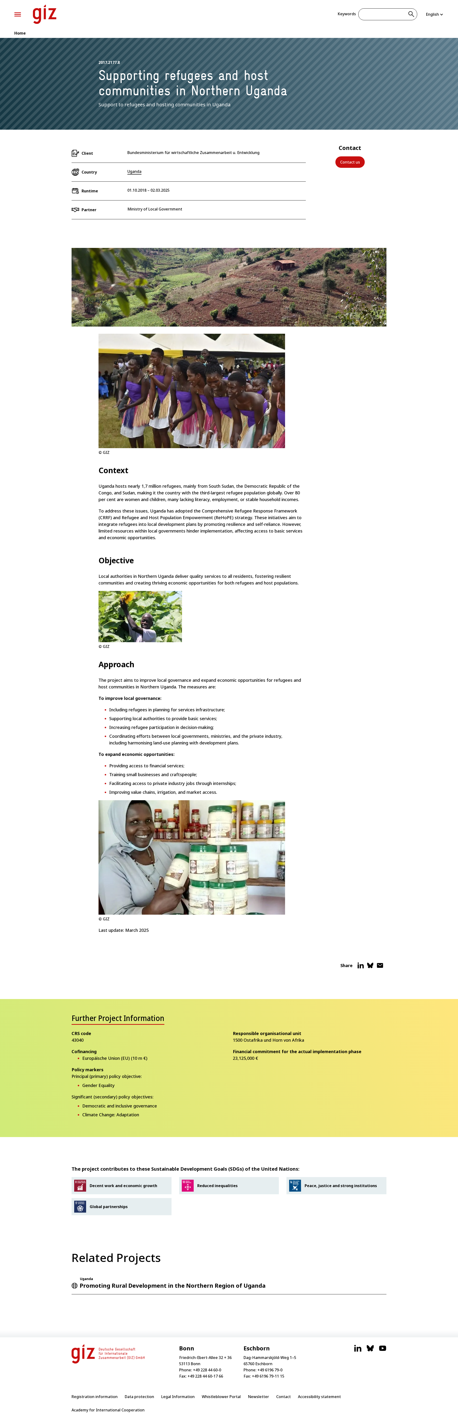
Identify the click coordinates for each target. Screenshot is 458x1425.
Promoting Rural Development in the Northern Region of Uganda (172, 1285)
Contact (283, 1396)
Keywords (347, 13)
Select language (435, 14)
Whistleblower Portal (221, 1396)
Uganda (134, 171)
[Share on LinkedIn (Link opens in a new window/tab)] (360, 967)
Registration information (95, 1396)
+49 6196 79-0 (269, 1370)
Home (20, 33)
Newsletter (258, 1396)
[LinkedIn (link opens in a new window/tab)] (358, 1350)
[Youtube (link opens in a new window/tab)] (382, 1350)
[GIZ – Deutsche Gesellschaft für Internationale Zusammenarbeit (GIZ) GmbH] (44, 14)
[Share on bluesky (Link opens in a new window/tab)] (370, 967)
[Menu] (17, 14)
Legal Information (178, 1396)
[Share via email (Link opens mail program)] (380, 967)
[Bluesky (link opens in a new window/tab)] (370, 1350)
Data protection (139, 1396)
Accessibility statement (319, 1396)
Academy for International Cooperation (108, 1410)
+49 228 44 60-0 (207, 1370)
